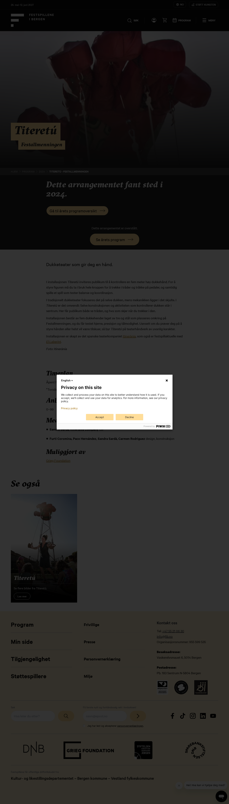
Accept (99, 417)
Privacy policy (69, 408)
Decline (129, 417)
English (66, 380)
